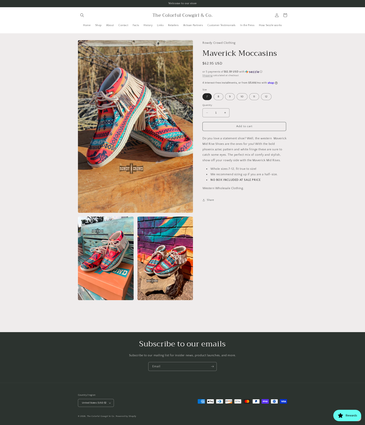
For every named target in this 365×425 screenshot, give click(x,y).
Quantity (207, 105)
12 (266, 96)
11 (254, 96)
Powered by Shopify (126, 416)
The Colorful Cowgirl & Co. (101, 416)
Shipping (207, 75)
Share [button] (210, 200)
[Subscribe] (212, 366)
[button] (82, 15)
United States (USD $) (94, 402)
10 (242, 96)
